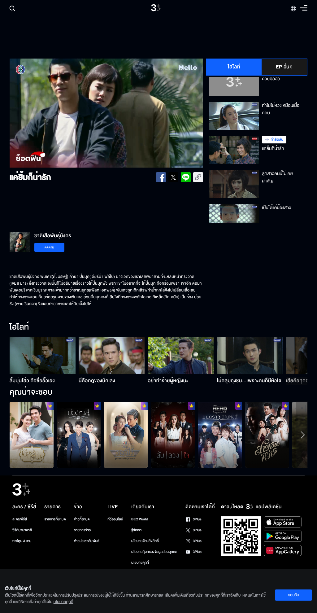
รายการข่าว (82, 530)
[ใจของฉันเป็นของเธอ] (267, 435)
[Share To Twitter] (173, 177)
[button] (48, 113)
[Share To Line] (186, 177)
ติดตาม (49, 247)
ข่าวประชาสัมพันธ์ (86, 541)
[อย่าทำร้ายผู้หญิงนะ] (181, 355)
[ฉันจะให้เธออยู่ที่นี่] (32, 435)
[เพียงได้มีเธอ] (220, 435)
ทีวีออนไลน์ (115, 519)
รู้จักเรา (136, 530)
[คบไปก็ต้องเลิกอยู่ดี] (173, 435)
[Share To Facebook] (161, 177)
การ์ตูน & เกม (22, 541)
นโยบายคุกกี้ (140, 563)
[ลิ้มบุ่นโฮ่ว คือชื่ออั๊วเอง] (43, 355)
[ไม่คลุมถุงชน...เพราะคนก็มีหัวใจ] (250, 355)
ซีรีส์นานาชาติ (22, 530)
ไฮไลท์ (234, 67)
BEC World (139, 519)
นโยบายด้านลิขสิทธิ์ (145, 541)
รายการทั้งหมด (55, 519)
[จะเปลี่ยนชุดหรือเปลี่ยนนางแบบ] (79, 435)
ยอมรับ (293, 595)
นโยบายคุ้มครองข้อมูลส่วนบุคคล (154, 552)
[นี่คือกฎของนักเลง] (112, 355)
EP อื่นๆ (284, 67)
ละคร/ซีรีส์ (19, 519)
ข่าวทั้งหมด (82, 519)
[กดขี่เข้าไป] (126, 435)
